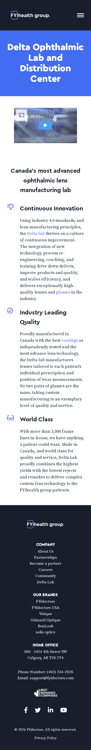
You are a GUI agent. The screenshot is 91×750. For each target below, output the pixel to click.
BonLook (45, 626)
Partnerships (45, 557)
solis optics (45, 632)
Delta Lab (45, 582)
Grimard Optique (46, 620)
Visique (45, 613)
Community (45, 575)
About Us (46, 551)
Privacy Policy (46, 738)
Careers (45, 569)
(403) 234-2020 (60, 672)
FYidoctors (45, 601)
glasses (63, 292)
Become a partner (45, 563)
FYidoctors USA (45, 607)
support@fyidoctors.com (52, 678)
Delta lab (36, 233)
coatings (69, 340)
